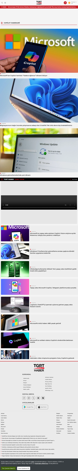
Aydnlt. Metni (48, 388)
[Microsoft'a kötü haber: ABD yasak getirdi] (15, 322)
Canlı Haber (4, 417)
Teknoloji (69, 426)
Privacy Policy (48, 381)
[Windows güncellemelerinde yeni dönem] (39, 150)
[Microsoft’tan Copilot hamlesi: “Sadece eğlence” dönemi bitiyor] (39, 51)
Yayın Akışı (70, 428)
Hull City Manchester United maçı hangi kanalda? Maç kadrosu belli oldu (20, 451)
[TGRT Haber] (39, 3)
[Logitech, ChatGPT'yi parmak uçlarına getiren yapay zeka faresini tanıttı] (15, 305)
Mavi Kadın (59, 424)
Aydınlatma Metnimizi (41, 463)
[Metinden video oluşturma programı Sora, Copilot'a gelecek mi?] (15, 358)
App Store (43, 407)
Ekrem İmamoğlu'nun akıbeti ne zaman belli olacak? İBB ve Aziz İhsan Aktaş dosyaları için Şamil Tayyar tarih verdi (28, 440)
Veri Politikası (48, 386)
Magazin (58, 422)
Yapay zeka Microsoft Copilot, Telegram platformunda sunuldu (53, 288)
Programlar (70, 413)
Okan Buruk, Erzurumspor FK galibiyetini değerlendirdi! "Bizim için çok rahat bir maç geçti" (24, 438)
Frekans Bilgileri (27, 385)
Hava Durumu (4, 433)
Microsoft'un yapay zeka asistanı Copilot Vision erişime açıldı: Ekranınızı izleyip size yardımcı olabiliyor (53, 234)
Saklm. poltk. (26, 389)
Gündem (3, 431)
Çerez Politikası (27, 387)
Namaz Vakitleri (60, 428)
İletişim (25, 382)
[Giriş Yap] (65, 2)
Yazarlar (69, 431)
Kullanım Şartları (49, 377)
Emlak (2, 428)
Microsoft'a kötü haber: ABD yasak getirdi (45, 323)
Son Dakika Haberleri (72, 422)
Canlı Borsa (4, 415)
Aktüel (2, 413)
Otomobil (58, 431)
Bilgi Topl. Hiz (48, 384)
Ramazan (69, 415)
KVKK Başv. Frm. (49, 390)
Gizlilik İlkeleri (48, 379)
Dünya (2, 422)
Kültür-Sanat (59, 415)
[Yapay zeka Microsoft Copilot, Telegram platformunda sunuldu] (15, 287)
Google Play (30, 407)
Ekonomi (3, 426)
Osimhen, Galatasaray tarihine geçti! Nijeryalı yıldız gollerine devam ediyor (20, 447)
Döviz (2, 420)
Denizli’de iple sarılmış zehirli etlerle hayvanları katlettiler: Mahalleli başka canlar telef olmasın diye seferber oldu (28, 449)
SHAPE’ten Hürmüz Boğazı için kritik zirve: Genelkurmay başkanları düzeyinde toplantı (34, 7)
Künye (24, 380)
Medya (58, 426)
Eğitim (2, 424)
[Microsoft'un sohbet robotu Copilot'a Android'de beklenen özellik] (15, 340)
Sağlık (68, 417)
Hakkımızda (26, 378)
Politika (58, 433)
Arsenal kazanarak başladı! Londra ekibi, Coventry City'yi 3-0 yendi (18, 445)
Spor (68, 424)
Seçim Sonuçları (71, 420)
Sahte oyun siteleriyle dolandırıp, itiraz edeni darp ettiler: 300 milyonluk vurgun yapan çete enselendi (27, 442)
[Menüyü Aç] (5, 2)
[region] (39, 464)
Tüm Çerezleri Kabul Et (8, 468)
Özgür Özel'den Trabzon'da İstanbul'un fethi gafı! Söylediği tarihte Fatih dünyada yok (23, 455)
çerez (32, 461)
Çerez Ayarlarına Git (23, 468)
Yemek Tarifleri (71, 433)
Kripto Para (59, 417)
